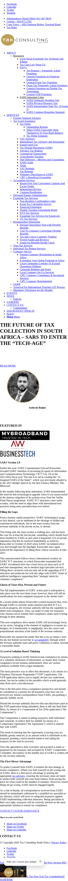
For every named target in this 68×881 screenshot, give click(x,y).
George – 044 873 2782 (19, 21)
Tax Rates (12, 27)
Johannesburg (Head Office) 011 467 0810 (29, 18)
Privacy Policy (59, 842)
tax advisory (18, 776)
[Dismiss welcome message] (40, 861)
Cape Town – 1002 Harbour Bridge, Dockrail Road (34, 24)
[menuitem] (37, 18)
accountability (41, 639)
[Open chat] (8, 872)
